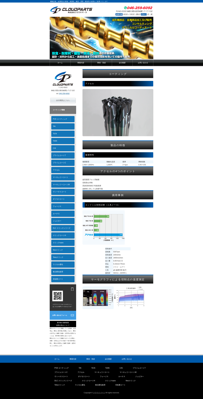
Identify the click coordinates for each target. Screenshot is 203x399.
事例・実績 (101, 63)
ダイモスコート (59, 199)
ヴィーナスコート (59, 192)
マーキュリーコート (60, 177)
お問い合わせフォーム (59, 315)
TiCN (55, 134)
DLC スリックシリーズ (61, 228)
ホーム (60, 63)
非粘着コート (58, 279)
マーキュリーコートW (61, 184)
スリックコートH (59, 235)
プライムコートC (59, 163)
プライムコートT (59, 155)
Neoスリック (58, 250)
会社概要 (122, 63)
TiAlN (55, 141)
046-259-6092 (64, 93)
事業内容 (80, 63)
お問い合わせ (143, 63)
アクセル (56, 170)
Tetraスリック (58, 257)
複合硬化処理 (58, 272)
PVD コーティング (60, 119)
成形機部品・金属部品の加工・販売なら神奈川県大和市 (71, 10)
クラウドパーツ (99, 393)
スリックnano (58, 243)
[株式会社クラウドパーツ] (101, 57)
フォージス (57, 206)
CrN (54, 148)
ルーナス (56, 214)
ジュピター (57, 221)
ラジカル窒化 (58, 264)
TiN (54, 126)
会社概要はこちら (63, 100)
